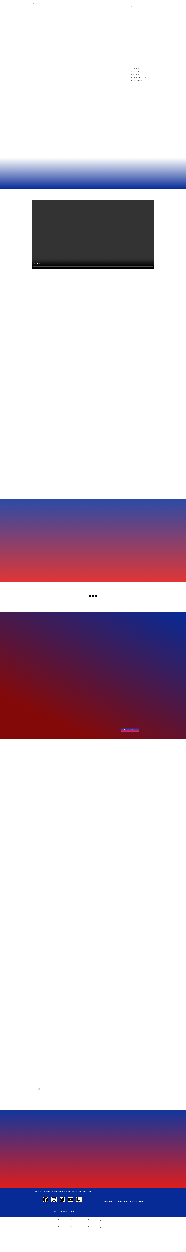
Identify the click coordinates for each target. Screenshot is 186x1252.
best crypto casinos (122, 1227)
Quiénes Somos (142, 15)
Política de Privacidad (120, 1201)
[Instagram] (54, 1199)
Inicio (137, 6)
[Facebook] (45, 1199)
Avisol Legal (108, 1201)
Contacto (139, 18)
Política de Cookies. (137, 1201)
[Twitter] (62, 1199)
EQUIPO (138, 12)
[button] (141, 43)
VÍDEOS (138, 9)
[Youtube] (70, 1199)
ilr (116, 1220)
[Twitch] (79, 1199)
